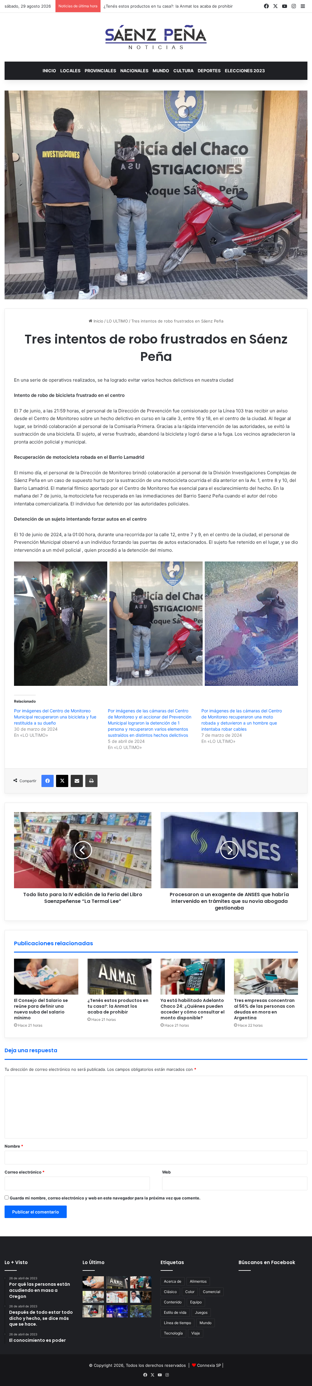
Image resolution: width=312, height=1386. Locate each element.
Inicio (49, 70)
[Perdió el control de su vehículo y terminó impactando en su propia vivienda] (93, 1311)
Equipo (196, 1302)
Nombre (14, 1146)
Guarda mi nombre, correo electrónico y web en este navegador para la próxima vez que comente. (105, 1197)
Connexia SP (209, 1365)
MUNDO (161, 70)
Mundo (205, 1322)
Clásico (170, 1291)
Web (166, 1172)
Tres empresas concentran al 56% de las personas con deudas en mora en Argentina (264, 1009)
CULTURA (183, 70)
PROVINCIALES (100, 70)
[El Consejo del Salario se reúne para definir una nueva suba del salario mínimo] (46, 977)
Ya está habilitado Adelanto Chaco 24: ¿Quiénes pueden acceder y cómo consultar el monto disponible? (193, 1009)
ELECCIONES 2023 (245, 70)
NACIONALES (134, 70)
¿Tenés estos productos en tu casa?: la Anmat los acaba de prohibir (117, 1006)
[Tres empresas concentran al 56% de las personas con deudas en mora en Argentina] (266, 977)
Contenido (173, 1302)
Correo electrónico (24, 1172)
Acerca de (172, 1281)
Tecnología (173, 1333)
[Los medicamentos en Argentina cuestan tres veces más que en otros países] (117, 1297)
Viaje (195, 1333)
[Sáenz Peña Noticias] (156, 37)
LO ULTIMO (117, 321)
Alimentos (198, 1281)
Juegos (201, 1312)
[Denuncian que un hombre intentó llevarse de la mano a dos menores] (117, 1311)
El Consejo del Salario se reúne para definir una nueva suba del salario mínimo (41, 1009)
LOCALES (70, 70)
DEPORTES (209, 70)
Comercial (211, 1291)
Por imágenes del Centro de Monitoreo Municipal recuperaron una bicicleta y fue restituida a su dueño (55, 716)
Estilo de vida (175, 1312)
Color (189, 1291)
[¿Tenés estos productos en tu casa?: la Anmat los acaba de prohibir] (119, 977)
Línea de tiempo (177, 1322)
